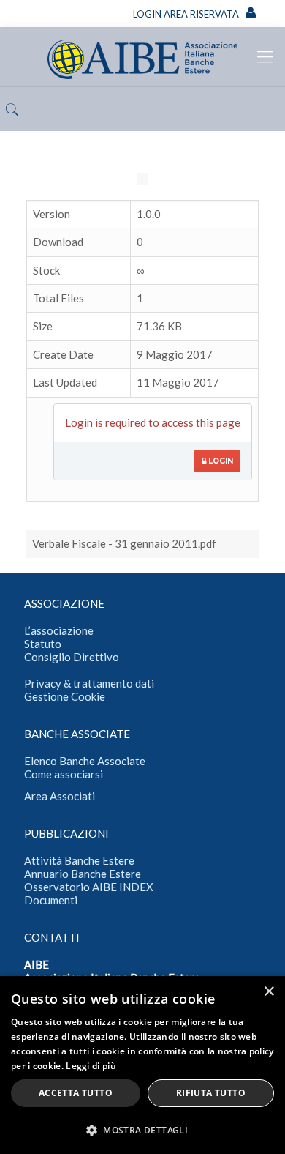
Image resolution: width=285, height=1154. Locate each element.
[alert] (142, 1065)
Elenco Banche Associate (84, 760)
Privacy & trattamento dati (89, 683)
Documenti (50, 900)
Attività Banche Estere (79, 860)
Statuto (42, 643)
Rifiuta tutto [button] (211, 1093)
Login (219, 461)
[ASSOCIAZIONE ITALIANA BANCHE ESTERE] (142, 56)
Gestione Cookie (64, 696)
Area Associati (59, 796)
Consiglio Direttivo (71, 656)
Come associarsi (63, 774)
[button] (142, 1130)
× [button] (268, 991)
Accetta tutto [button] (76, 1093)
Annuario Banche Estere (82, 873)
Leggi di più (91, 1066)
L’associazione (59, 630)
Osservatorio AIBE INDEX (88, 886)
